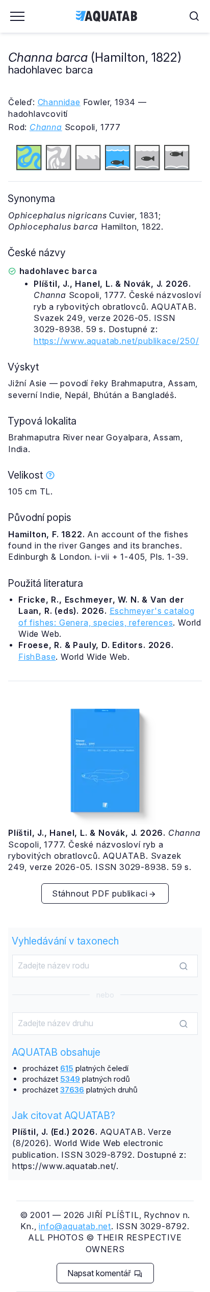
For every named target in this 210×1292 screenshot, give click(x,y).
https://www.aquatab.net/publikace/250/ (116, 341)
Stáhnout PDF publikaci (100, 893)
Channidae (59, 102)
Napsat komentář (100, 1273)
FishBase (37, 657)
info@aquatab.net (75, 1226)
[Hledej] (183, 966)
